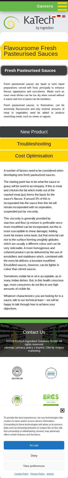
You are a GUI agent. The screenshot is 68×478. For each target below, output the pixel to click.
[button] (62, 410)
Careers (45, 6)
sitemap (9, 347)
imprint (40, 347)
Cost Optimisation (34, 155)
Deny (34, 455)
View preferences (34, 465)
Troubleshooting (34, 143)
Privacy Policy (37, 474)
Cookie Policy (21, 474)
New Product (34, 131)
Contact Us (34, 332)
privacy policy (24, 347)
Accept (34, 445)
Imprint (50, 474)
